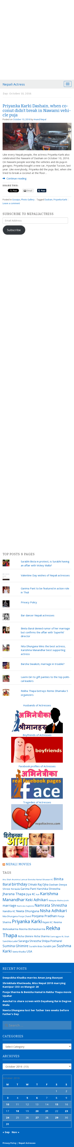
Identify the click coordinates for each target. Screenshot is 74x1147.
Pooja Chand (24, 916)
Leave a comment (11, 203)
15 (56, 1104)
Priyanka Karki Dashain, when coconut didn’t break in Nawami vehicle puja (37, 110)
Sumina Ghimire (15, 946)
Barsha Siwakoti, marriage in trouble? (43, 664)
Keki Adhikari (36, 899)
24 (7, 1117)
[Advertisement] (37, 39)
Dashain (48, 199)
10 (7, 1104)
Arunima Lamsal (19, 879)
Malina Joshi (63, 900)
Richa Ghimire (25, 936)
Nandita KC (9, 911)
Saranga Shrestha (29, 941)
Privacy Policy (29, 602)
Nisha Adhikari (53, 910)
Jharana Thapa (14, 894)
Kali (37, 894)
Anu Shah (7, 879)
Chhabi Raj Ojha (38, 884)
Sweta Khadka (19, 951)
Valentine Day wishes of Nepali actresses (45, 575)
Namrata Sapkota (25, 906)
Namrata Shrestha (51, 905)
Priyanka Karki (60, 199)
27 (37, 1117)
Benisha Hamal (35, 879)
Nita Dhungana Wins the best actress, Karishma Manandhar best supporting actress (43, 650)
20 (37, 1111)
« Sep (6, 1132)
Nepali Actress (14, 84)
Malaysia (52, 900)
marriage (9, 905)
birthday (19, 884)
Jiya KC (30, 894)
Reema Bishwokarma (32, 929)
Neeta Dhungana (27, 911)
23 (66, 1111)
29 (56, 1117)
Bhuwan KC (48, 879)
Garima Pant (28, 889)
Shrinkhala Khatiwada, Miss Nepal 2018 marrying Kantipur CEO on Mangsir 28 (34, 984)
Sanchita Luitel (10, 941)
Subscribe (14, 230)
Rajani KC (48, 922)
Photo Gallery (27, 199)
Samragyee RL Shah (59, 936)
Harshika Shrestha (48, 889)
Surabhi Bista (36, 946)
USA (29, 951)
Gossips (16, 199)
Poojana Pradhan (44, 916)
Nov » (15, 1132)
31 (7, 1124)
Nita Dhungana (10, 916)
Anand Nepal (40, 119)
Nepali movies (18, 864)
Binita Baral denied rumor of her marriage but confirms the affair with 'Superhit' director (45, 632)
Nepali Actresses (27, 1143)
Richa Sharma (42, 936)
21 (46, 1111)
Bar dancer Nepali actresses (37, 615)
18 (17, 1111)
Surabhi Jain (49, 946)
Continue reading (16, 178)
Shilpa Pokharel (52, 941)
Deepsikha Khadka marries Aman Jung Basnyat (33, 977)
